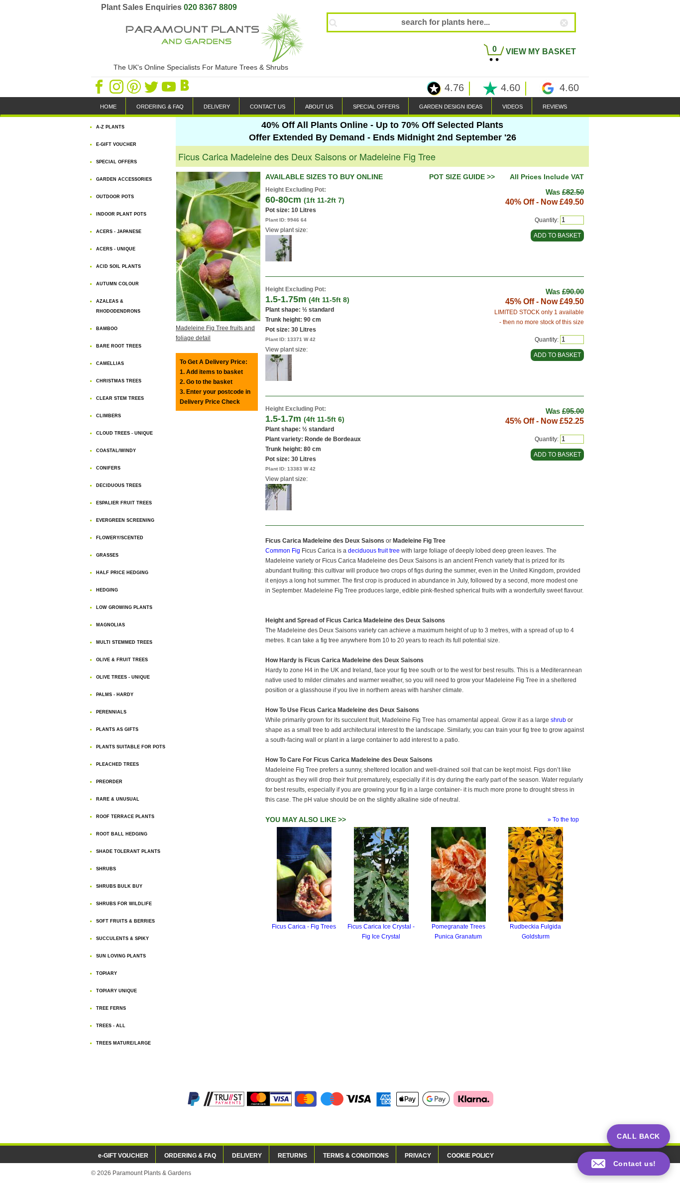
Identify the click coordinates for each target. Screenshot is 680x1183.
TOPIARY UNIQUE (116, 990)
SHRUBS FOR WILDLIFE (124, 903)
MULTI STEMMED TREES (124, 642)
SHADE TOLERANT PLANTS (128, 851)
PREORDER (109, 781)
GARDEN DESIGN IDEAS (450, 107)
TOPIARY (106, 973)
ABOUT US (319, 107)
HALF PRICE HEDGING (122, 572)
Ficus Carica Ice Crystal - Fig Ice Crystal (381, 931)
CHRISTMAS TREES (118, 380)
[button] (623, 1164)
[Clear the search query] (573, 39)
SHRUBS (106, 868)
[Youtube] (169, 86)
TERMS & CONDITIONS (356, 1155)
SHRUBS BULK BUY (119, 886)
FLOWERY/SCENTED (119, 537)
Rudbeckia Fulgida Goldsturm (535, 931)
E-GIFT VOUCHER (116, 144)
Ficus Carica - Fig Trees (304, 926)
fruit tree (389, 550)
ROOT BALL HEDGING (121, 833)
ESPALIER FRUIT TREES (124, 502)
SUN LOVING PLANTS (121, 955)
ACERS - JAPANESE (118, 231)
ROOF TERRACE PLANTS (125, 816)
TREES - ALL (110, 1025)
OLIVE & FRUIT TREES (122, 659)
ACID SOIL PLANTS (118, 266)
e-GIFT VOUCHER (123, 1155)
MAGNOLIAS (110, 624)
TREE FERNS (111, 1008)
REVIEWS (555, 107)
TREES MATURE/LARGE (123, 1043)
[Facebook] (100, 86)
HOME (108, 107)
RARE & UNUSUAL (117, 799)
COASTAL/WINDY (116, 450)
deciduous (362, 550)
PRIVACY (418, 1155)
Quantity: (547, 220)
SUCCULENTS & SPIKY (122, 938)
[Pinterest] (134, 86)
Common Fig (282, 550)
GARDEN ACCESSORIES (124, 179)
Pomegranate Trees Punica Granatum (458, 931)
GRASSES (107, 555)
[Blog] (186, 86)
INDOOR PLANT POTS (121, 214)
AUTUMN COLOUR (117, 283)
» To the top (563, 819)
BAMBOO (106, 328)
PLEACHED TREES (117, 764)
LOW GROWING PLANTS (124, 607)
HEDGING (107, 590)
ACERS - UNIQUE (115, 248)
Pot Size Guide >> (462, 177)
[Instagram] (117, 86)
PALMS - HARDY (114, 694)
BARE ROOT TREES (118, 346)
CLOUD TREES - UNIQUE (124, 433)
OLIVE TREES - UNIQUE (123, 677)
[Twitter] (152, 86)
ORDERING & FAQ (160, 107)
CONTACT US (267, 107)
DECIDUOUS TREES (118, 485)
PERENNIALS (111, 712)
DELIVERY (217, 107)
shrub (558, 719)
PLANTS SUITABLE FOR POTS (130, 746)
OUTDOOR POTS (115, 196)
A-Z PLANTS (110, 126)
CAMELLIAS (110, 363)
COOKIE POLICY (470, 1155)
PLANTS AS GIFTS (117, 729)
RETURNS (292, 1155)
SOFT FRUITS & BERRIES (125, 921)
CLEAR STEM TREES (120, 398)
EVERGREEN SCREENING (125, 520)
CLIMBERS (108, 415)
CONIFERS (108, 468)
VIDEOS (512, 107)
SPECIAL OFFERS (376, 107)
